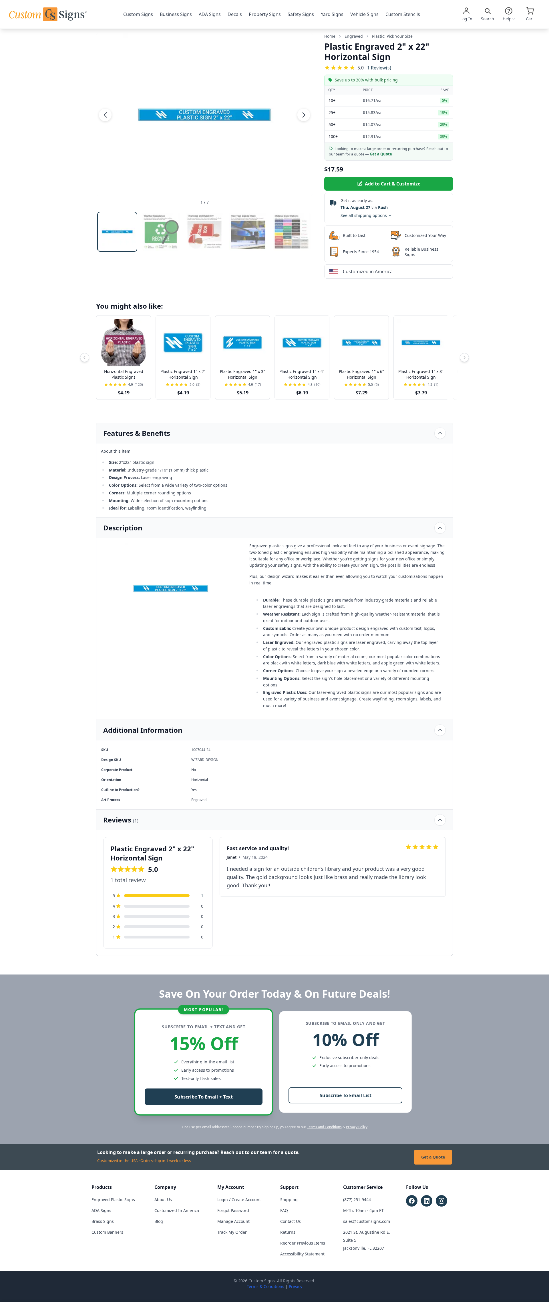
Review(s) (379, 67)
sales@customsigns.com (366, 1221)
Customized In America (176, 1210)
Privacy (295, 1286)
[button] (105, 114)
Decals (235, 14)
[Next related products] (464, 357)
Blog (158, 1221)
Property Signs (265, 14)
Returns (287, 1232)
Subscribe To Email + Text (203, 1097)
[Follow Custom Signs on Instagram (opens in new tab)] (441, 1201)
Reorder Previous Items (302, 1243)
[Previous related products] (84, 357)
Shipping (289, 1199)
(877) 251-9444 (357, 1199)
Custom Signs (138, 14)
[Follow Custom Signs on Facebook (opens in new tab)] (411, 1201)
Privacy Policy (356, 1127)
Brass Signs (103, 1221)
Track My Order (232, 1232)
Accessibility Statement (302, 1254)
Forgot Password (233, 1210)
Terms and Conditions (324, 1127)
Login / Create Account (239, 1199)
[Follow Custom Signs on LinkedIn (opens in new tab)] (426, 1201)
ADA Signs (210, 14)
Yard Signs (332, 14)
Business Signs (176, 14)
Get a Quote (433, 1157)
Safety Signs (301, 14)
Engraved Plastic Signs (113, 1199)
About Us (163, 1199)
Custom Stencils (402, 14)
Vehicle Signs (364, 14)
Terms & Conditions (265, 1286)
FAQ (284, 1210)
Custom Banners (107, 1232)
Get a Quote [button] (381, 154)
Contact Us (290, 1221)
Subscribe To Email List (345, 1095)
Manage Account (233, 1221)
